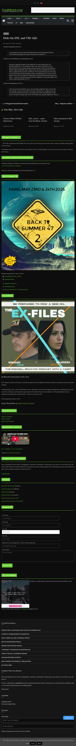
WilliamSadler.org (7, 495)
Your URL (4, 529)
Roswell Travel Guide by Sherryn (11, 645)
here (33, 170)
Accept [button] (33, 743)
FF (16, 23)
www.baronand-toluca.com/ (10, 498)
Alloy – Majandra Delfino (63, 104)
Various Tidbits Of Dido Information (12, 119)
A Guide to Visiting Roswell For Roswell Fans (15, 634)
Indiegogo (24, 609)
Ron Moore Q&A (6, 665)
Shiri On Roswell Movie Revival (11, 642)
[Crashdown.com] (3, 20)
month (28, 731)
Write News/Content (7, 421)
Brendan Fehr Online (8, 486)
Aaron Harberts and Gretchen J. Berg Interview (16, 661)
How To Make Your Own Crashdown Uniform (15, 638)
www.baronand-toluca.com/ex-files (12, 501)
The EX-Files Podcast (13, 453)
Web (21, 23)
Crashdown (30, 23)
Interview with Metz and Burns (11, 657)
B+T (26, 18)
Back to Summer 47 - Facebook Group (16, 289)
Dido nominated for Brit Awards (63, 119)
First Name (4, 716)
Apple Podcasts (23, 403)
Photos (10, 23)
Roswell (35, 18)
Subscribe (68, 718)
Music (54, 18)
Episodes (46, 18)
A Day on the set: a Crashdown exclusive (14, 653)
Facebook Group (10, 286)
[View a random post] (72, 20)
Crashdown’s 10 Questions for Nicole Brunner (15, 649)
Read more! (5, 689)
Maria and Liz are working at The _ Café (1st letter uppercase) (18, 543)
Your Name (5, 515)
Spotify (32, 403)
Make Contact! (5, 419)
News (9, 18)
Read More (46, 743)
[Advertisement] (53, 10)
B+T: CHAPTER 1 (6, 449)
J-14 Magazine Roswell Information (16, 104)
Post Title (4, 536)
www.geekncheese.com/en (13, 276)
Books (62, 18)
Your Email (5, 522)
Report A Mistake (6, 416)
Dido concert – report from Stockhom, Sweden (38, 119)
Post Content (5, 549)
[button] (12, 18)
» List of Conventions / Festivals (11, 166)
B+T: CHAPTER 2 (18, 449)
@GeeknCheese (9, 279)
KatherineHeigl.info (7, 489)
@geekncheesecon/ (11, 283)
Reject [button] (39, 743)
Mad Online (5, 492)
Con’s (18, 18)
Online (6, 702)
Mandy (19, 43)
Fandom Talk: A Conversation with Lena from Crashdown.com (21, 630)
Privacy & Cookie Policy (8, 704)
